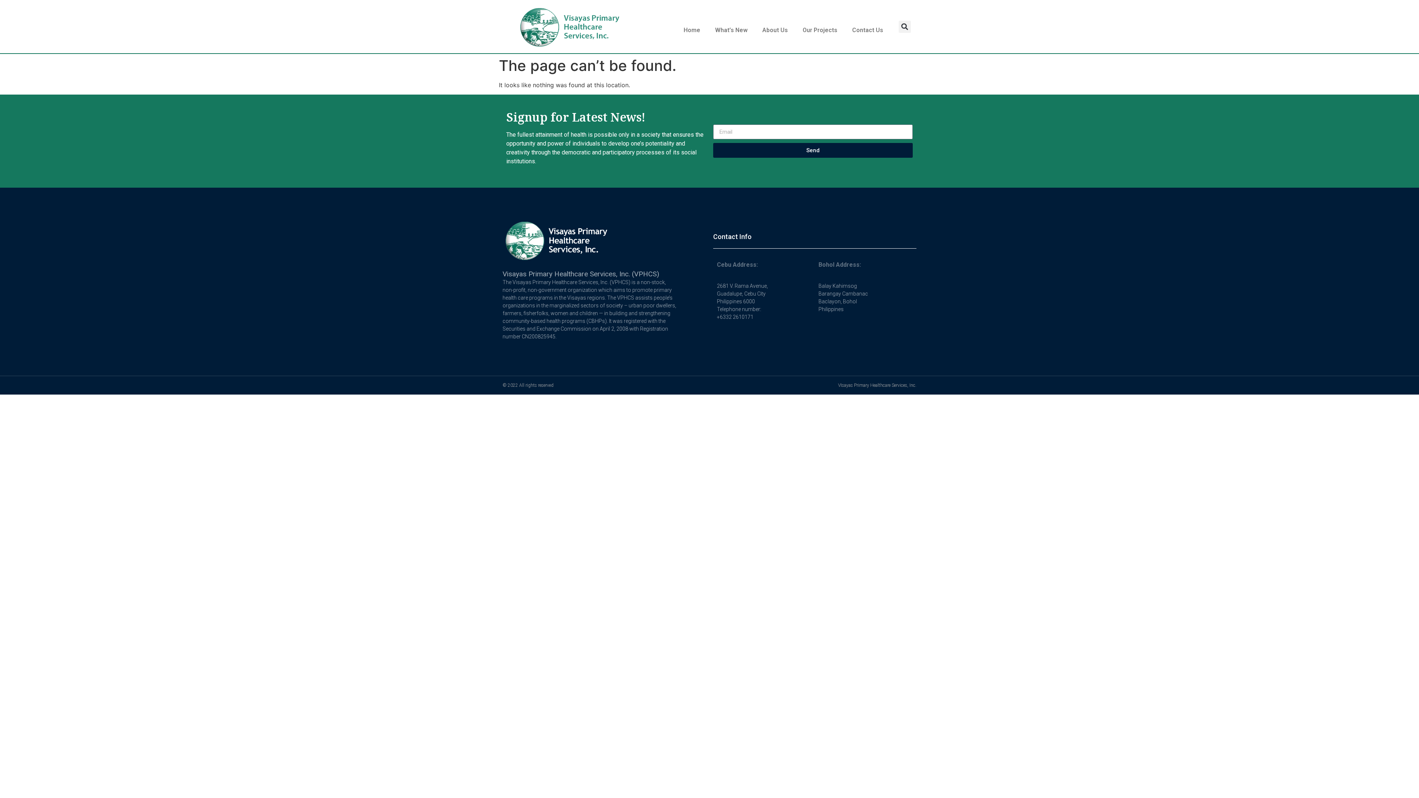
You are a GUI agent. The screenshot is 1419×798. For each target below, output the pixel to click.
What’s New (731, 30)
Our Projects (820, 30)
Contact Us (867, 30)
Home (692, 30)
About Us (775, 30)
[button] (905, 27)
